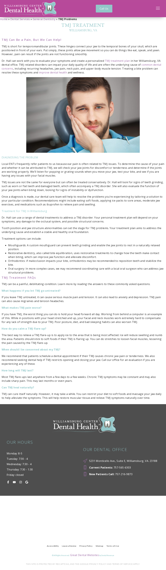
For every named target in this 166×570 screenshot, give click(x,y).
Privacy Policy (85, 546)
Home (4, 19)
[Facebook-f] (8, 482)
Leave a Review (69, 546)
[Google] (26, 482)
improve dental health (53, 72)
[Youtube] (14, 482)
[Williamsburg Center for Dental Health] (29, 9)
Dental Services (20, 19)
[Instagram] (20, 482)
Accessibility (53, 546)
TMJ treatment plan (117, 61)
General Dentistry (44, 19)
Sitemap (99, 546)
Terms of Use (113, 546)
